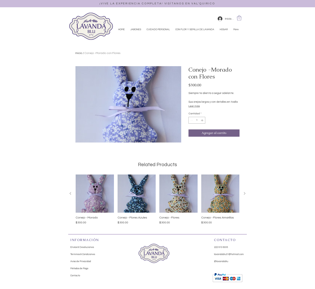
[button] (239, 18)
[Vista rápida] (95, 193)
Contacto (75, 275)
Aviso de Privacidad (80, 261)
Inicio (78, 53)
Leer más (194, 106)
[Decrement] (191, 120)
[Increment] (202, 120)
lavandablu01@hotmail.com (229, 254)
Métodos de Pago (79, 268)
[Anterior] (70, 193)
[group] (157, 201)
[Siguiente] (244, 193)
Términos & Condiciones (82, 254)
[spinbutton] (197, 120)
